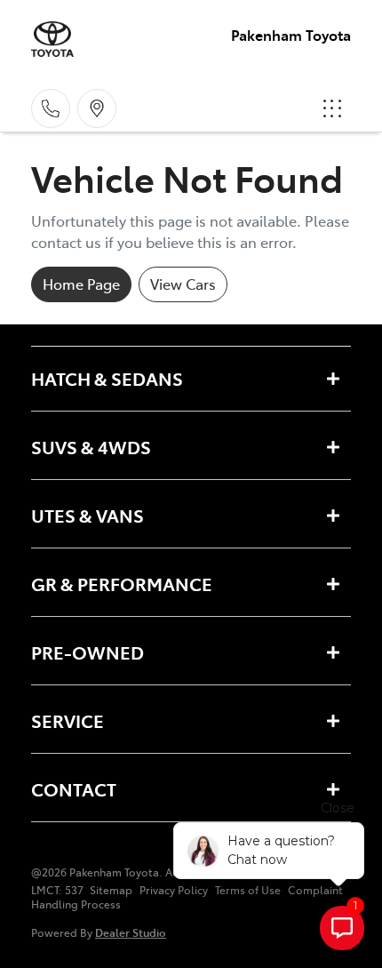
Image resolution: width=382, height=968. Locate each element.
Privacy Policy (173, 890)
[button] (332, 108)
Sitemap (111, 890)
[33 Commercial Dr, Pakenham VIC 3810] (97, 108)
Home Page (81, 283)
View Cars (183, 283)
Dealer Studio (130, 932)
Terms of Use (248, 890)
